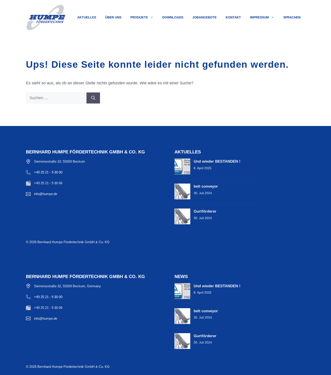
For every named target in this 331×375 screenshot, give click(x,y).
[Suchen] (93, 97)
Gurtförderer (205, 211)
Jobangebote (204, 17)
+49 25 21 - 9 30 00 (48, 172)
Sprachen (292, 17)
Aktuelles (86, 17)
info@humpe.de (45, 194)
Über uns (113, 17)
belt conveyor (206, 186)
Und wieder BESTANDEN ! (217, 161)
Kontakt (233, 17)
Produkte (139, 17)
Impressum (259, 17)
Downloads (172, 17)
